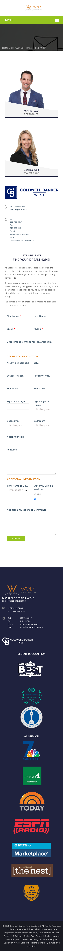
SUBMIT (15, 538)
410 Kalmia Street (17, 206)
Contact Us (17, 48)
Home (5, 48)
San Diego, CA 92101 (19, 209)
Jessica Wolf (31, 170)
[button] (45, 410)
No (38, 499)
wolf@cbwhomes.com (19, 234)
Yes (39, 494)
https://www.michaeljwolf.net (22, 240)
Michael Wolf (31, 111)
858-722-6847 (16, 222)
